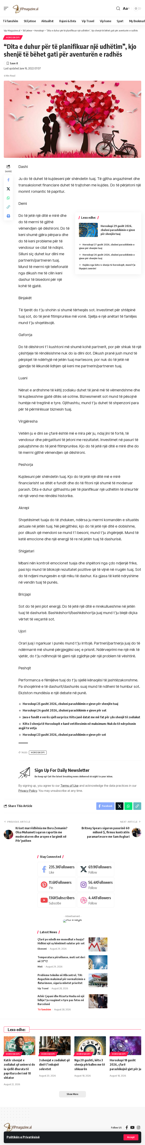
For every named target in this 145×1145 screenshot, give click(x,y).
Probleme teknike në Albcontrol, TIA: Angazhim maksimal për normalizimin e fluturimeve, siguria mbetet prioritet (61, 979)
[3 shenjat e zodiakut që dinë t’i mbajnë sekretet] (55, 1045)
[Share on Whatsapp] (8, 197)
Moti (40, 966)
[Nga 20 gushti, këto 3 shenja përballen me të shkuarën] (90, 1045)
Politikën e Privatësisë (23, 1137)
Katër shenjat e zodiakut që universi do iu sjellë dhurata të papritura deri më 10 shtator (19, 1069)
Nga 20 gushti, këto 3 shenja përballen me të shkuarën (89, 1064)
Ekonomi (42, 948)
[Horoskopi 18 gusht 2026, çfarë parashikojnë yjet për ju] (125, 1045)
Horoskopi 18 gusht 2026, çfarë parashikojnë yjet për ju (125, 1064)
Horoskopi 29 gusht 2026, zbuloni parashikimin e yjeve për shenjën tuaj (118, 229)
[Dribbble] (95, 900)
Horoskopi (13, 37)
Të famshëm (44, 1009)
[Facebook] (57, 869)
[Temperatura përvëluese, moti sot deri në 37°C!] (98, 962)
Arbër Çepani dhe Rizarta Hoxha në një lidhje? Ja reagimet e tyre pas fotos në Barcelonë (61, 1000)
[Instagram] (95, 884)
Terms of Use (69, 785)
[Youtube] (57, 900)
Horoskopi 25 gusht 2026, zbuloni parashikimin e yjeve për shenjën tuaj (70, 704)
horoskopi (38, 752)
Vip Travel (43, 988)
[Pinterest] (57, 884)
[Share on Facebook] (8, 179)
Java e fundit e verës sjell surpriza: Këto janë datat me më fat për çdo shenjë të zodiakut (81, 717)
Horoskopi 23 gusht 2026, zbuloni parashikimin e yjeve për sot (64, 735)
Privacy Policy (28, 791)
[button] (130, 1137)
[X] (95, 869)
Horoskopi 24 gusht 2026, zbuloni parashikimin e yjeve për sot (64, 710)
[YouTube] (132, 1127)
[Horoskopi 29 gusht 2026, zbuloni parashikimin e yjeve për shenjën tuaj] (88, 230)
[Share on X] (8, 188)
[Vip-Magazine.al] (25, 8)
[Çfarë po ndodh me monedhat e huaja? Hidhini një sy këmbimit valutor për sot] (98, 944)
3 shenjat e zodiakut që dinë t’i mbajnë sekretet (54, 1064)
